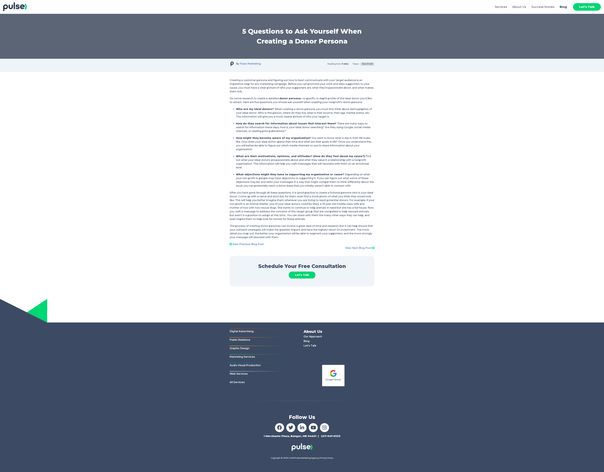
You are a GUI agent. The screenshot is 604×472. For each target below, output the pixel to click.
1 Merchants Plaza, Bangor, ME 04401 (290, 436)
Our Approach (313, 336)
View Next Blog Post (358, 247)
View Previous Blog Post (248, 244)
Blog (563, 7)
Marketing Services (242, 356)
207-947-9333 (330, 436)
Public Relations (240, 339)
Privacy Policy (326, 458)
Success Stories (542, 7)
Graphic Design (239, 348)
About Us (519, 7)
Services (501, 7)
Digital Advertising (242, 331)
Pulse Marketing (250, 63)
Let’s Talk (587, 7)
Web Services (239, 373)
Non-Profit (367, 64)
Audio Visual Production (245, 365)
